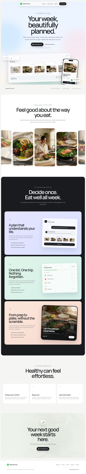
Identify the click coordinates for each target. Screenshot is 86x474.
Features (44, 3)
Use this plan (59, 244)
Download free (38, 44)
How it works (50, 3)
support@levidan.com (74, 469)
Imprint (77, 464)
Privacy (63, 464)
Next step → (71, 337)
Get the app (62, 3)
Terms (67, 464)
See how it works (50, 44)
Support (56, 3)
